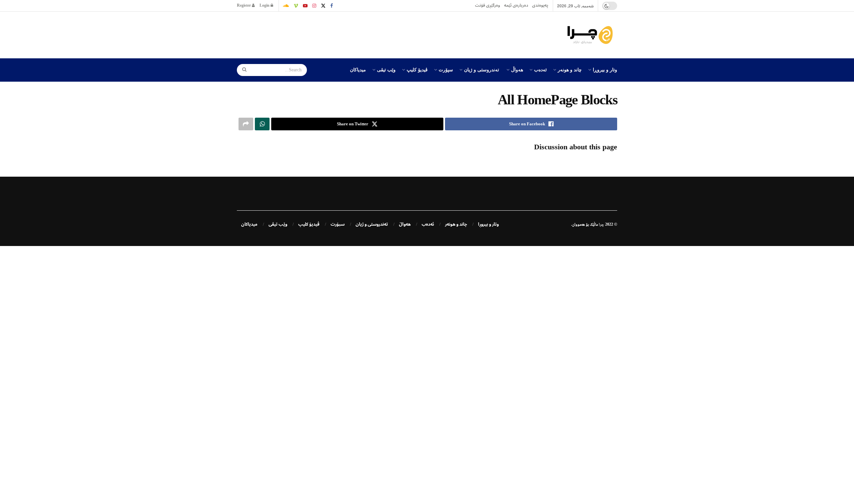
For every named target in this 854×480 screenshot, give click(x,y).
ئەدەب (540, 69)
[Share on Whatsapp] (262, 124)
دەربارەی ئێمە (516, 5)
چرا (601, 224)
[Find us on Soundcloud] (286, 5)
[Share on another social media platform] (246, 124)
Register (244, 5)
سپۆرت (446, 69)
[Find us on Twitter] (323, 5)
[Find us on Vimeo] (296, 5)
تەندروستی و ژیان (481, 69)
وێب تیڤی (386, 69)
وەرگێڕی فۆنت (487, 5)
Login (265, 5)
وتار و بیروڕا (605, 69)
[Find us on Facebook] (331, 5)
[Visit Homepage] (591, 35)
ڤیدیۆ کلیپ (417, 69)
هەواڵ (517, 69)
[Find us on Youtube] (305, 5)
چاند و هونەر (570, 69)
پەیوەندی (540, 5)
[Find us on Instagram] (314, 5)
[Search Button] (242, 70)
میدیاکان (358, 69)
